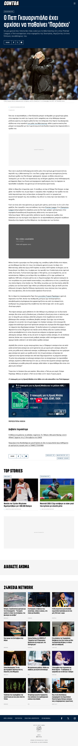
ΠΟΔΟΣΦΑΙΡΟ (45, 476)
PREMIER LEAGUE (63, 458)
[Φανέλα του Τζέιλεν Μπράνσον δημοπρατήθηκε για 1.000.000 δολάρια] (21, 490)
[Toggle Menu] (74, 3)
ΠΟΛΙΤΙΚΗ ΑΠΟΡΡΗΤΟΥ (32, 718)
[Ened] (39, 736)
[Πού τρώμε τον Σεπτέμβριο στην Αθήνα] (15, 628)
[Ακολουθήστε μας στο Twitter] (68, 718)
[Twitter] (17, 42)
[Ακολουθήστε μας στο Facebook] (62, 718)
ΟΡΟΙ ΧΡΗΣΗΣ (8, 718)
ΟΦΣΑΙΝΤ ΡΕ (50, 455)
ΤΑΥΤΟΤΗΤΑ (18, 718)
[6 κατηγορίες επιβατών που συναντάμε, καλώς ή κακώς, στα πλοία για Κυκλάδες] (39, 599)
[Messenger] (21, 42)
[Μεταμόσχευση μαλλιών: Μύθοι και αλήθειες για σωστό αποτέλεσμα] (39, 658)
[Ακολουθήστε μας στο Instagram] (75, 718)
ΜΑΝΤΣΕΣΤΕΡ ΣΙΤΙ (63, 455)
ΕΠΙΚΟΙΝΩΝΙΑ (46, 718)
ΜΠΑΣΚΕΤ (8, 476)
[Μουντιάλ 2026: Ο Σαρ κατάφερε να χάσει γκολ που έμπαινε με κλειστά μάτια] (57, 490)
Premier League (51, 207)
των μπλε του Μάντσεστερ (37, 123)
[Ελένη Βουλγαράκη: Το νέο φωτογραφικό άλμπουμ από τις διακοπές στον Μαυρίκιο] (15, 658)
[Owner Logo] (39, 729)
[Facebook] (13, 42)
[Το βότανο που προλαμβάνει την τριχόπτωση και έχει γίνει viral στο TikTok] (15, 685)
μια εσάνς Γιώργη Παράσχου (48, 296)
